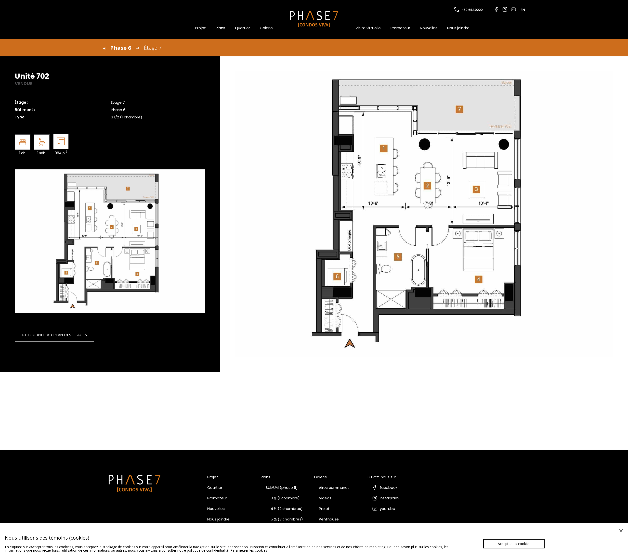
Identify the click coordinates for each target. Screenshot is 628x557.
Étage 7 (153, 47)
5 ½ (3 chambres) (287, 519)
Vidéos (325, 498)
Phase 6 (120, 47)
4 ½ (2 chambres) (287, 508)
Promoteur (400, 27)
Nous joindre (458, 27)
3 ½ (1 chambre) (285, 498)
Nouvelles (428, 27)
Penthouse (329, 519)
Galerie (266, 27)
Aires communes (334, 487)
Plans (220, 27)
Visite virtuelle (368, 27)
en (523, 9)
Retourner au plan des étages (54, 334)
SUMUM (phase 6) (282, 487)
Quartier (242, 27)
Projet (200, 27)
